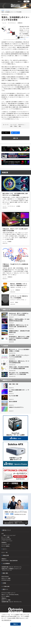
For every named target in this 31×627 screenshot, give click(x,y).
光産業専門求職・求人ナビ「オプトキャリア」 (12, 567)
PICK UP (12, 302)
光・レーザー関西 (5, 537)
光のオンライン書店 (6, 578)
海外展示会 (4, 542)
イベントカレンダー (6, 544)
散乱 (20, 126)
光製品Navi (4, 558)
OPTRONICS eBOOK (6, 580)
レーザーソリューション (7, 540)
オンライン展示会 (5, 546)
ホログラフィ (21, 124)
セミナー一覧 (4, 552)
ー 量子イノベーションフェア (8, 535)
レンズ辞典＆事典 (5, 586)
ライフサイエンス (12, 22)
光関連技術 (20, 22)
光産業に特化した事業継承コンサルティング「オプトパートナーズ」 (11, 569)
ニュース (7, 10)
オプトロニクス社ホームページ (8, 592)
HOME (3, 10)
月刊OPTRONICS (5, 576)
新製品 (16, 302)
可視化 (15, 126)
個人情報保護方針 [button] (6, 620)
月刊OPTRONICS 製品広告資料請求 (10, 560)
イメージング (13, 124)
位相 (11, 126)
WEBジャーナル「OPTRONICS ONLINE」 (10, 594)
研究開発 (18, 206)
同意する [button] (15, 624)
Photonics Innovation (6, 539)
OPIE (3, 533)
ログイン (19, 1)
